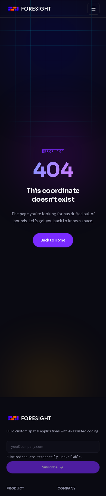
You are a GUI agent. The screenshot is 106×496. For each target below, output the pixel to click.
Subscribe (50, 467)
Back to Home (52, 240)
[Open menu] (93, 9)
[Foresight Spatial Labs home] (30, 8)
